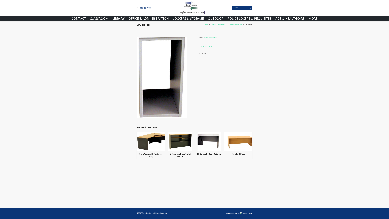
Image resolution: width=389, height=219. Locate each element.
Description (206, 46)
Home (206, 24)
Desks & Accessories (235, 24)
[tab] (206, 46)
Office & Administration (218, 24)
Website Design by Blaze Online (239, 213)
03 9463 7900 (145, 8)
